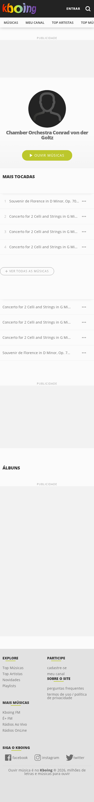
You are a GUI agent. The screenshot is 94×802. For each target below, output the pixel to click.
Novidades (11, 679)
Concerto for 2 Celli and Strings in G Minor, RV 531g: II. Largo (44, 231)
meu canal (35, 22)
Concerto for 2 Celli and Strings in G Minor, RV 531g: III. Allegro (44, 246)
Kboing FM (11, 712)
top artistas (62, 22)
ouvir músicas (49, 155)
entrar (73, 9)
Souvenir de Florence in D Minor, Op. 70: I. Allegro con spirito (44, 201)
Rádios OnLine (15, 730)
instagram (50, 757)
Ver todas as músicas (29, 271)
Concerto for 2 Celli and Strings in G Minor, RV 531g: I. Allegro (44, 216)
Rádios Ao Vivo (15, 724)
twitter (78, 757)
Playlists (9, 685)
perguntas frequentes (65, 688)
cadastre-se (57, 667)
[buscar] (87, 8)
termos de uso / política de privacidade (67, 696)
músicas (11, 22)
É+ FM (8, 718)
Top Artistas (13, 673)
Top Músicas (13, 667)
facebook (20, 757)
